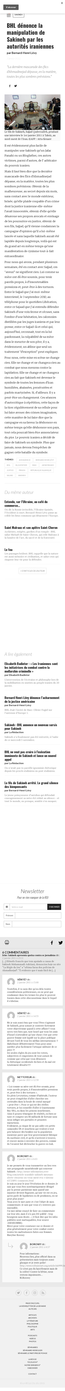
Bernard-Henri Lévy (24, 53)
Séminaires (33, 1347)
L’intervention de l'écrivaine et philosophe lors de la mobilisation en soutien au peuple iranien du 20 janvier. (32, 682)
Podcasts (32, 1335)
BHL (8, 465)
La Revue (32, 1359)
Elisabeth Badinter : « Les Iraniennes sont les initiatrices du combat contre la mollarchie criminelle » (31, 667)
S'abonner (54, 907)
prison (22, 470)
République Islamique (41, 470)
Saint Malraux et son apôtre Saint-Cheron (31, 527)
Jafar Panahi (48, 465)
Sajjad (10, 475)
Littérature (32, 1321)
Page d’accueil (32, 1303)
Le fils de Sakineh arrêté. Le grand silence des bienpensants (31, 784)
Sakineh (19, 14)
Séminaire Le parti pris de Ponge (32, 1353)
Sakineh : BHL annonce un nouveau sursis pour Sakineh (31, 726)
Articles (32, 1315)
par (17, 674)
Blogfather (21, 465)
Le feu (8, 549)
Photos (32, 1341)
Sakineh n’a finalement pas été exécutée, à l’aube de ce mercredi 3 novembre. (31, 738)
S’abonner (32, 1368)
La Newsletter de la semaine (32, 1306)
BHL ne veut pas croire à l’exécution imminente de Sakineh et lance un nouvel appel (30, 755)
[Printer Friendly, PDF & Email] (7, 944)
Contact (32, 1374)
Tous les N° (32, 1362)
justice (10, 470)
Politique (32, 1326)
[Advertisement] (32, 616)
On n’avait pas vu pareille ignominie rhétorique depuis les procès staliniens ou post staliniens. (30, 769)
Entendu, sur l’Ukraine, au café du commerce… (26, 503)
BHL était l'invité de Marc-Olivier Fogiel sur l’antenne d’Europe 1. (28, 711)
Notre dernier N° (32, 1365)
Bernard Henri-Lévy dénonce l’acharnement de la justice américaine (32, 699)
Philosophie (32, 1324)
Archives (32, 1318)
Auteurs (33, 1309)
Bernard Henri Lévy (45, 460)
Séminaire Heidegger (32, 1350)
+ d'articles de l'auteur (32, 571)
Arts (32, 1329)
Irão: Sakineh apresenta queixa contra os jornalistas (28, 955)
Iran (34, 465)
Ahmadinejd (24, 460)
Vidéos (32, 1338)
